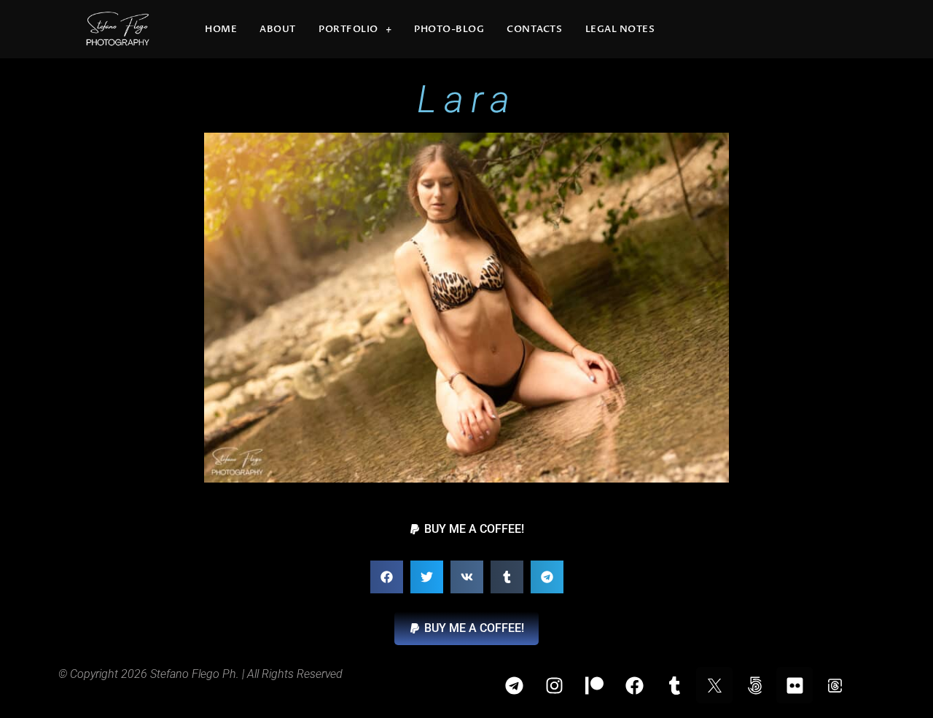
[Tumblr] (674, 685)
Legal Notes (620, 29)
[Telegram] (514, 685)
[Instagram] (554, 685)
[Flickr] (794, 685)
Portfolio (348, 29)
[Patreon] (594, 685)
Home (221, 29)
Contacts (534, 29)
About (277, 29)
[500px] (754, 685)
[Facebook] (634, 685)
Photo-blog (449, 29)
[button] (466, 529)
